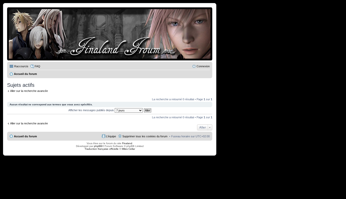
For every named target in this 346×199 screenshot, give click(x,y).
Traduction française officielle (102, 148)
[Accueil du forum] (109, 34)
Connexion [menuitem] (203, 66)
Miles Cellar (128, 148)
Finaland (127, 143)
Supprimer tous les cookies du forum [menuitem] (144, 136)
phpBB (98, 146)
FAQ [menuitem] (37, 66)
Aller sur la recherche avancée (29, 90)
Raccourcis (21, 66)
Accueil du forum (25, 136)
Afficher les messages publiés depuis (91, 110)
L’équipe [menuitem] (111, 136)
